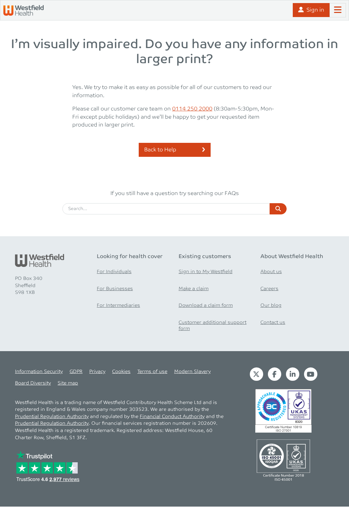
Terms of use (152, 371)
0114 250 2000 (192, 109)
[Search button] (278, 209)
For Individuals (114, 271)
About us (271, 271)
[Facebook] (274, 374)
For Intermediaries (118, 305)
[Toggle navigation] (338, 10)
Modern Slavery (192, 371)
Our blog (271, 305)
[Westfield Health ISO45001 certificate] (283, 459)
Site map (68, 383)
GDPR (76, 371)
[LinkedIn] (292, 374)
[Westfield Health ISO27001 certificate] (283, 410)
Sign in (315, 10)
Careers (269, 288)
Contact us (272, 322)
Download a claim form (206, 305)
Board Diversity (33, 383)
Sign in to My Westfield (205, 271)
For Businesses (115, 288)
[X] (256, 374)
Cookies (121, 371)
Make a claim (194, 288)
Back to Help (160, 150)
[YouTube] (310, 374)
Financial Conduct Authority (172, 416)
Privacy (97, 371)
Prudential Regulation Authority (52, 416)
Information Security (39, 371)
